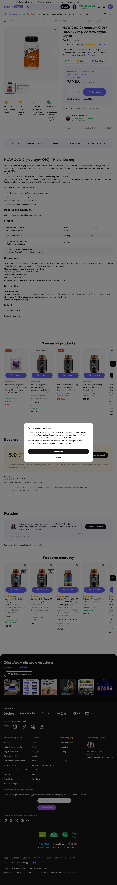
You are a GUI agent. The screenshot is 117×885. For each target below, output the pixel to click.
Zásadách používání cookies (60, 443)
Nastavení (58, 457)
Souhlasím (58, 452)
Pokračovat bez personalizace (39, 428)
